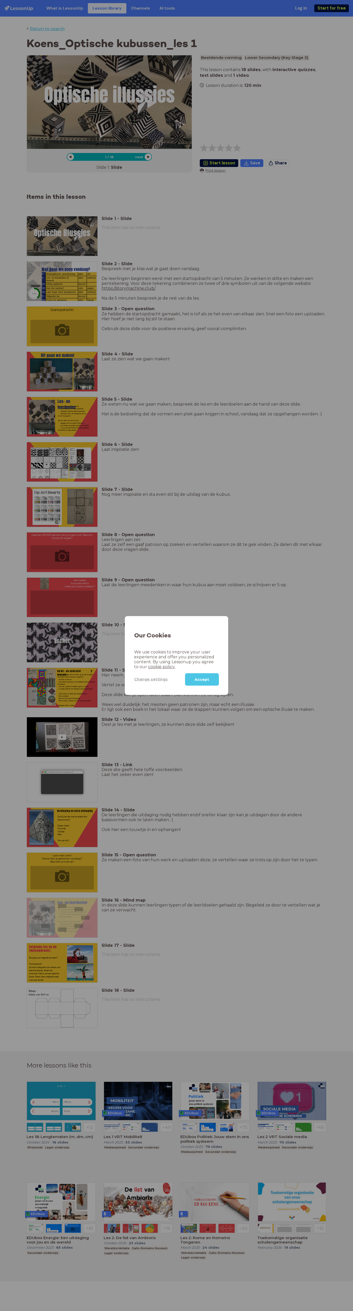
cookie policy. (161, 666)
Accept (202, 679)
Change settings (151, 679)
